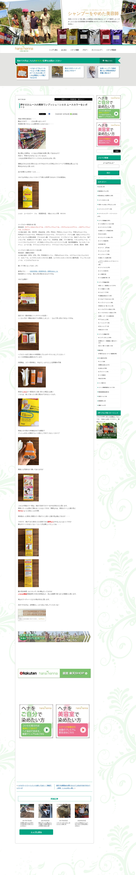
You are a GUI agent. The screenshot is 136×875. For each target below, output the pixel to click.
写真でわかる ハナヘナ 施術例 (106, 353)
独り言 (101, 378)
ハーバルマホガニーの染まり (106, 312)
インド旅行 (101, 383)
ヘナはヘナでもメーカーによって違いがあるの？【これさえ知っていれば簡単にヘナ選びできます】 (37, 73)
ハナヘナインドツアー (104, 209)
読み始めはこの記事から (104, 195)
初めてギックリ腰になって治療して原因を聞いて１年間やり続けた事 (45, 824)
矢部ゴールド (101, 396)
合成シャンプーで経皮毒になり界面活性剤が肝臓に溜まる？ (108, 70)
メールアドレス (108, 163)
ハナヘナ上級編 (102, 334)
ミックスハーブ (103, 254)
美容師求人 (101, 401)
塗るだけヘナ (102, 329)
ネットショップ (97, 50)
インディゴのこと (103, 337)
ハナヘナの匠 (102, 271)
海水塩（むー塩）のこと (105, 306)
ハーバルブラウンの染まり (106, 309)
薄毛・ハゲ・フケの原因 (105, 316)
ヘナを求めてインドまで (105, 224)
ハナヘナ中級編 (102, 282)
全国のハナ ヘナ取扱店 (105, 230)
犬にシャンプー (103, 326)
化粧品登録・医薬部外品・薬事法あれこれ (44, 271)
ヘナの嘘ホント (103, 289)
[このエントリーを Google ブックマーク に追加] (49, 114)
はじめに (64, 50)
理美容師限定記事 (102, 392)
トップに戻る (36, 832)
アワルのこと (102, 319)
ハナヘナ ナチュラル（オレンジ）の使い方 (63, 823)
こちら (24, 392)
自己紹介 (101, 244)
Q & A (100, 234)
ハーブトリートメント (104, 302)
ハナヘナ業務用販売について (105, 387)
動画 (99, 350)
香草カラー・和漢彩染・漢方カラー (108, 341)
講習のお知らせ (103, 365)
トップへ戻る (53, 50)
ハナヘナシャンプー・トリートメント (107, 213)
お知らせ (101, 368)
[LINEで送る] (74, 114)
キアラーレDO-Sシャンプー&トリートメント (109, 261)
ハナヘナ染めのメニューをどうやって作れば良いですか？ (81, 824)
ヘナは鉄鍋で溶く (103, 277)
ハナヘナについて (103, 227)
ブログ (85, 50)
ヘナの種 (101, 375)
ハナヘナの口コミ (102, 200)
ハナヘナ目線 (102, 241)
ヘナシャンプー (103, 251)
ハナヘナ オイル (103, 267)
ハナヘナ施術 (74, 50)
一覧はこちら (108, 61)
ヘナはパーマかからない (105, 299)
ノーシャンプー (103, 323)
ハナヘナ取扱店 (111, 50)
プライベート (102, 371)
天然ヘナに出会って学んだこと (106, 204)
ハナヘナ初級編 (102, 220)
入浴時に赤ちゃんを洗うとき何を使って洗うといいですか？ (26, 824)
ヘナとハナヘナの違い (104, 237)
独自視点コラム (102, 191)
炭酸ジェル (101, 405)
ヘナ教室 (101, 274)
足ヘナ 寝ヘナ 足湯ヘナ (105, 346)
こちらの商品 (22, 594)
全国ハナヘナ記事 (103, 258)
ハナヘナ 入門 (103, 247)
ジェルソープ (102, 292)
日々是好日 (101, 358)
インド (101, 361)
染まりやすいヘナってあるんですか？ (73, 69)
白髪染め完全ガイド (104, 296)
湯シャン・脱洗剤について (106, 285)
